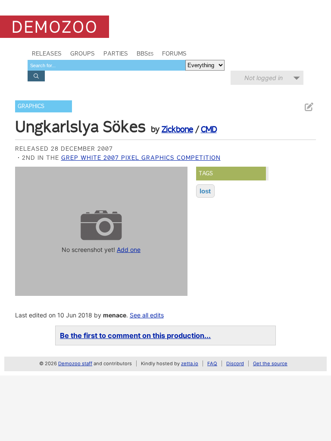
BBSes (145, 53)
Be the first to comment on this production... (135, 335)
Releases (47, 53)
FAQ (212, 363)
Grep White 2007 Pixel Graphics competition (141, 157)
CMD (209, 129)
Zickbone (177, 129)
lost (205, 191)
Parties (115, 53)
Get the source (270, 363)
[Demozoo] (54, 27)
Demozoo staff (75, 363)
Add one (129, 249)
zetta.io (189, 363)
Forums (174, 53)
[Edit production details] (308, 107)
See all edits (147, 315)
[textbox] (106, 65)
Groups (82, 53)
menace (114, 315)
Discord (235, 363)
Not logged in (263, 77)
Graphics (31, 106)
